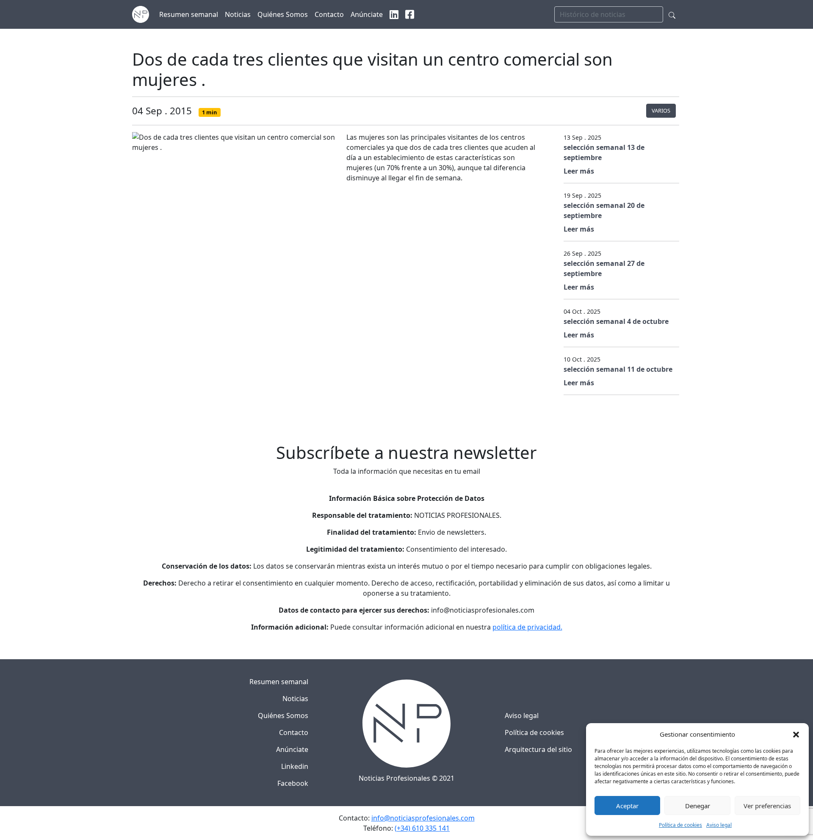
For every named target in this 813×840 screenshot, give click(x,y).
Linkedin (294, 766)
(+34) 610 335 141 (422, 828)
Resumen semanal (278, 681)
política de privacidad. (527, 627)
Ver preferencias (767, 805)
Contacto (293, 732)
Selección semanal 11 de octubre (618, 369)
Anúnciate (292, 749)
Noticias (295, 698)
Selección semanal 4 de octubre (616, 321)
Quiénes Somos (283, 715)
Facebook (292, 783)
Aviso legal (719, 825)
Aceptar (627, 805)
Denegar (697, 805)
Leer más (579, 171)
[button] (796, 734)
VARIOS (661, 110)
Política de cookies (680, 825)
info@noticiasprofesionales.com (423, 818)
